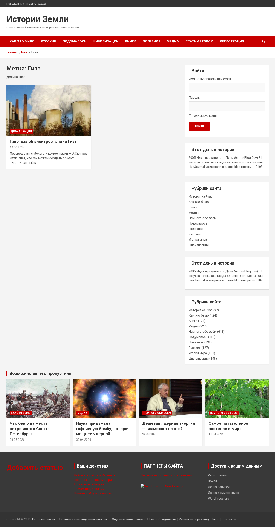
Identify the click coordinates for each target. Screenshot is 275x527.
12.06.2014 (17, 147)
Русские (48, 41)
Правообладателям (161, 519)
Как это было (22, 41)
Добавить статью (34, 467)
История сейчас (200, 196)
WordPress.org (218, 498)
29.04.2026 (149, 434)
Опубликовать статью (128, 519)
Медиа (173, 41)
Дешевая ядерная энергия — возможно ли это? (168, 426)
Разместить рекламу (89, 489)
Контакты (229, 519)
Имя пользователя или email (210, 79)
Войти (199, 126)
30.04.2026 (83, 439)
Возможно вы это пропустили (40, 373)
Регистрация (232, 41)
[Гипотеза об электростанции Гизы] (49, 110)
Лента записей (219, 487)
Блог (215, 519)
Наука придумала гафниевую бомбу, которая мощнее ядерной (103, 428)
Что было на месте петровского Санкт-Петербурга (29, 428)
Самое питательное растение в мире (228, 426)
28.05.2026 (17, 439)
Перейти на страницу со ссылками (166, 475)
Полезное (151, 41)
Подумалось (74, 41)
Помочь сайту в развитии (93, 493)
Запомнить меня (204, 116)
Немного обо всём (202, 218)
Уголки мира (198, 240)
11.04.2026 (216, 434)
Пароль (194, 98)
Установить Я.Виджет (90, 484)
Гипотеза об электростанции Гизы (44, 141)
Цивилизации (106, 41)
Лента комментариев (223, 493)
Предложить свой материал (94, 480)
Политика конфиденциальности (83, 519)
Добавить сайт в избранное (94, 475)
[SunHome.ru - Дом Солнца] (162, 486)
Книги (130, 41)
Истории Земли (37, 19)
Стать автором (199, 41)
